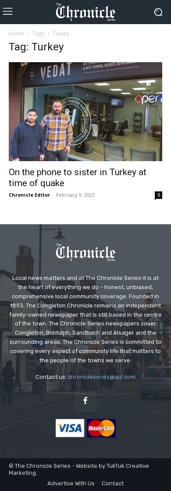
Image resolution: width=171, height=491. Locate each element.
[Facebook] (85, 401)
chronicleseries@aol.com (101, 377)
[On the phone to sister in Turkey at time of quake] (85, 111)
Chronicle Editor (29, 194)
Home (16, 33)
